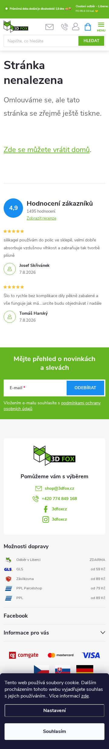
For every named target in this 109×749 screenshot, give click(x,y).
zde (85, 696)
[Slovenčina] (62, 670)
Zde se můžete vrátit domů (47, 149)
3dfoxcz (59, 509)
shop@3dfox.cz (59, 488)
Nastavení (54, 710)
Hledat (91, 41)
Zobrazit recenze (41, 218)
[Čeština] (41, 670)
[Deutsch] (84, 670)
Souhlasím (54, 731)
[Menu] (101, 26)
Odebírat (85, 388)
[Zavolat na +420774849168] (64, 27)
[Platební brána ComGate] (24, 655)
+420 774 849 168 (59, 499)
